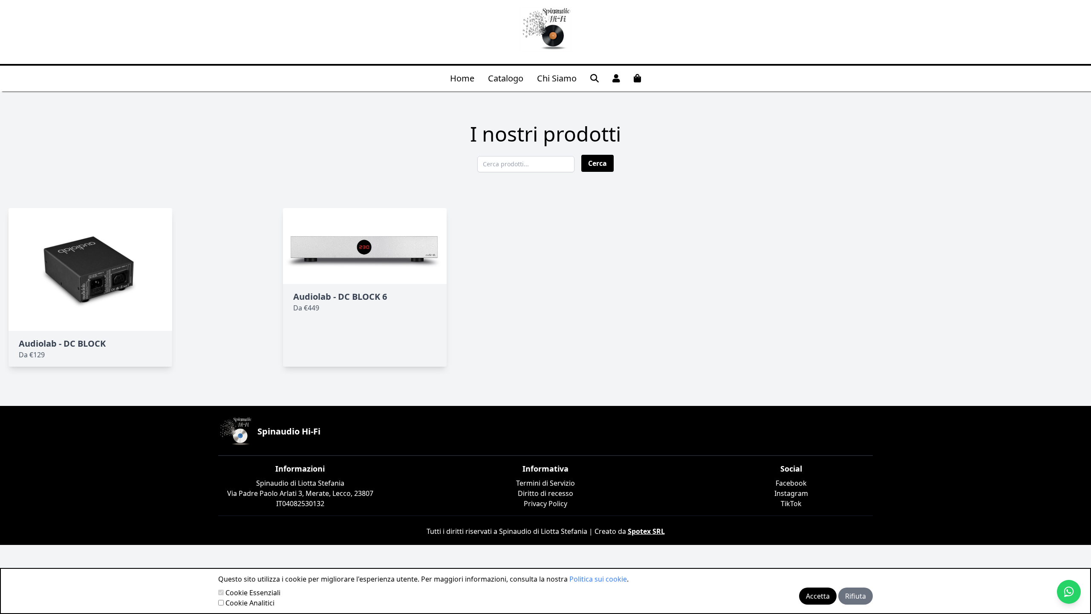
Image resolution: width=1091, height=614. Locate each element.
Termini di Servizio (545, 483)
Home (462, 78)
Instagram (791, 493)
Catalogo (505, 78)
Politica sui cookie (598, 579)
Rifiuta (855, 596)
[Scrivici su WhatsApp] (1069, 592)
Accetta (818, 596)
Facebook (791, 483)
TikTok (791, 503)
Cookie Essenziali (252, 592)
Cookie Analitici (249, 603)
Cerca (597, 163)
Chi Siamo (557, 78)
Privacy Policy (545, 503)
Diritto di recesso (545, 493)
